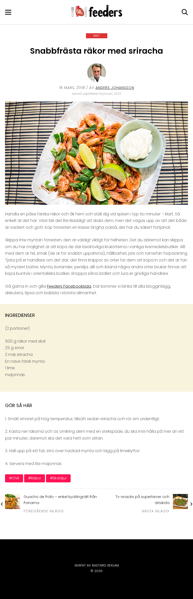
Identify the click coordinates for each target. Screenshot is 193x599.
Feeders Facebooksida (69, 286)
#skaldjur (58, 478)
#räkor (34, 478)
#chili (14, 478)
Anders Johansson (114, 87)
